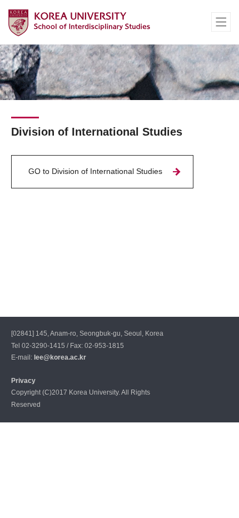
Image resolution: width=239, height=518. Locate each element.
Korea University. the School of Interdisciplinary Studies (79, 22)
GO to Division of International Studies (95, 171)
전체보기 (221, 22)
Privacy (23, 381)
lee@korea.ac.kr (60, 357)
